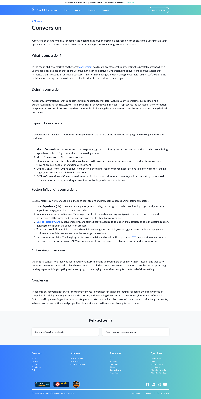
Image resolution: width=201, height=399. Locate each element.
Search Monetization (77, 364)
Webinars (113, 361)
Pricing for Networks (158, 370)
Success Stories (115, 370)
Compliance (36, 367)
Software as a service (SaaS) (49, 331)
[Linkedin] (153, 384)
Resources (92, 10)
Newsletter (114, 373)
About (34, 358)
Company (106, 10)
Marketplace (155, 367)
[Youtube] (165, 384)
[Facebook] (147, 384)
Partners (78, 10)
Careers (35, 361)
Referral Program (157, 364)
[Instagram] (159, 384)
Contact (35, 364)
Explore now (129, 2)
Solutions (54, 10)
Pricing (66, 10)
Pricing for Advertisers (159, 373)
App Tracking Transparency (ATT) (122, 331)
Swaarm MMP (75, 361)
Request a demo (156, 358)
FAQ (33, 370)
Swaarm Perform (76, 358)
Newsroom (114, 364)
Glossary (37, 21)
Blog (111, 358)
